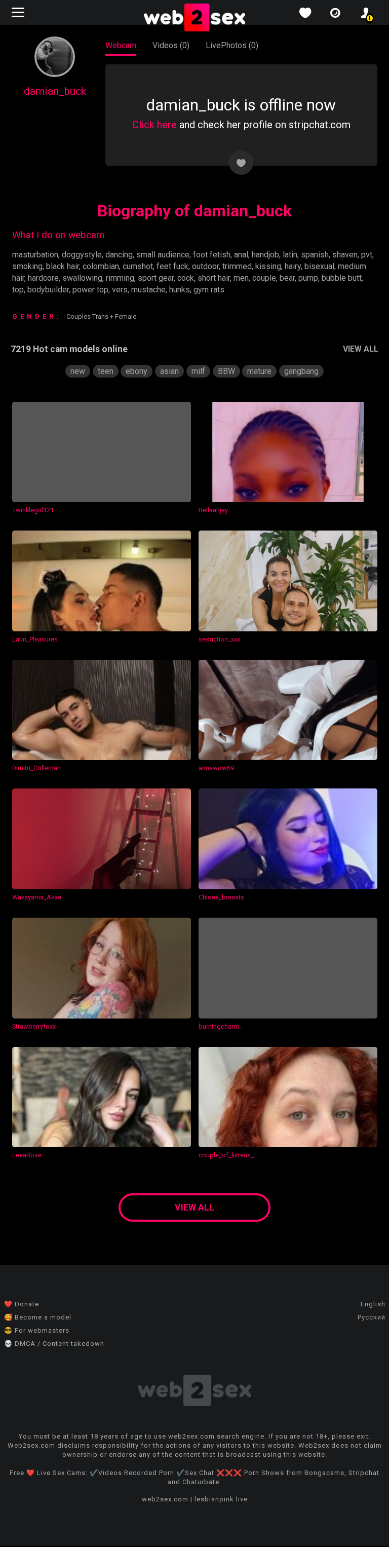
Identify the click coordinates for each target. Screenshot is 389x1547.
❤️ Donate (21, 1304)
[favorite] (305, 13)
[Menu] (19, 12)
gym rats (208, 289)
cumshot (138, 266)
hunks (179, 289)
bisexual (319, 266)
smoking (27, 266)
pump (308, 278)
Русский (371, 1317)
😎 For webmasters (36, 1330)
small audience (162, 254)
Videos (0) (170, 45)
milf (198, 371)
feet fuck (172, 266)
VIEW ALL (360, 349)
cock (185, 278)
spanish (315, 254)
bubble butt (342, 278)
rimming (120, 278)
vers (120, 289)
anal (241, 254)
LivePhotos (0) (232, 45)
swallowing (82, 278)
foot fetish (211, 254)
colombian (101, 266)
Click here (154, 125)
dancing (119, 254)
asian (169, 371)
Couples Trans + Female (101, 316)
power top (90, 289)
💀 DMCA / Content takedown (54, 1343)
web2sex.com (165, 1499)
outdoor (205, 266)
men (241, 278)
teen (105, 371)
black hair (62, 266)
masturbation (35, 254)
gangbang (301, 371)
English (373, 1304)
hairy (293, 266)
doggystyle (82, 254)
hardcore (43, 278)
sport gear (156, 278)
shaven (345, 254)
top (18, 289)
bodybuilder (48, 289)
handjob (265, 254)
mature (259, 371)
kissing (268, 266)
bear (287, 278)
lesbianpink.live (221, 1499)
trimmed (237, 266)
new (77, 371)
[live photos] (335, 13)
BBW (226, 371)
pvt (366, 254)
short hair (214, 278)
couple (264, 278)
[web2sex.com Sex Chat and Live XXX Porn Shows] (194, 18)
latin (290, 254)
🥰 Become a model (37, 1317)
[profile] (366, 13)
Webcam (120, 45)
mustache (148, 289)
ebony (136, 371)
